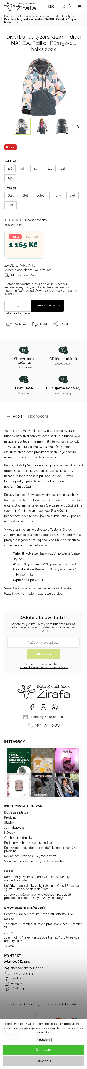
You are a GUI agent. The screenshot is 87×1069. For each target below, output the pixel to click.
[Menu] (79, 6)
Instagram (43, 707)
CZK (51, 6)
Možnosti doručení (23, 275)
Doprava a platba (16, 812)
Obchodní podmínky (18, 837)
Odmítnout (43, 1061)
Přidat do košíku (48, 305)
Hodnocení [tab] (38, 416)
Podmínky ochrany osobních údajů (28, 842)
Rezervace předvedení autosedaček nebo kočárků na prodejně (40, 849)
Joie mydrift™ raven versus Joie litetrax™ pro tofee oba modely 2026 (41, 939)
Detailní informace (17, 313)
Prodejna (10, 817)
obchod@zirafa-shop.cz (47, 717)
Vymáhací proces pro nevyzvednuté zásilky (34, 861)
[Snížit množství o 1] (10, 305)
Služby (9, 822)
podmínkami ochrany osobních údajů (43, 667)
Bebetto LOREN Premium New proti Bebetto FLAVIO (40, 914)
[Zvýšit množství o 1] (26, 305)
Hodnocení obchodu (62, 1004)
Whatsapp (55, 707)
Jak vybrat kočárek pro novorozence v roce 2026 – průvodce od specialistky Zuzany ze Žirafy (38, 896)
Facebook (32, 707)
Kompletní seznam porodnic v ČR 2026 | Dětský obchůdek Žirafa (36, 878)
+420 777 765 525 (47, 725)
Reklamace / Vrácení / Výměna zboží (30, 856)
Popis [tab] (17, 416)
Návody (9, 832)
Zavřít (73, 334)
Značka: (13, 225)
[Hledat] (63, 6)
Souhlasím (43, 1050)
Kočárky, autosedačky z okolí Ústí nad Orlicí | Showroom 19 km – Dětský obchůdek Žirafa (43, 887)
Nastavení (43, 1039)
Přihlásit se (43, 654)
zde (50, 1032)
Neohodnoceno (36, 220)
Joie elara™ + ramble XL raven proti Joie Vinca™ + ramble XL (43, 925)
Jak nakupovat (14, 827)
